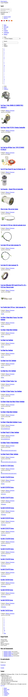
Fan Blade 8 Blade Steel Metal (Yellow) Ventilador (12, 401)
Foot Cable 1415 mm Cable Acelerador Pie (11, 245)
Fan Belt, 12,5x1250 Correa (7, 477)
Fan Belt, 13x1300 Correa (7, 580)
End (5, 633)
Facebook (3, 665)
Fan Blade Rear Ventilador (7, 350)
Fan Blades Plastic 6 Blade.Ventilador (10, 442)
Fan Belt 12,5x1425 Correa (7, 549)
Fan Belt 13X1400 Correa (7, 590)
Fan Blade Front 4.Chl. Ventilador (8, 360)
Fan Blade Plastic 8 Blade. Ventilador (9, 454)
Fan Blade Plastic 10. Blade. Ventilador (10, 432)
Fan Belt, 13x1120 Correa (7, 610)
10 (4, 630)
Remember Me (4, 12)
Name (5, 87)
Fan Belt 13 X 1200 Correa (7, 465)
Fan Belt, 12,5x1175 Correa (7, 497)
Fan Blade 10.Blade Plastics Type (9, 381)
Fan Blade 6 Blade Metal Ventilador (9, 412)
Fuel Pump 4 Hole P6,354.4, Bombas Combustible (13, 127)
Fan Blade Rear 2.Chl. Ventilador (8, 371)
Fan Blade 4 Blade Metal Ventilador (9, 330)
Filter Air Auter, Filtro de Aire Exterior (9, 209)
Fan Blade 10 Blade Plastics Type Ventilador (11, 391)
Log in (2, 14)
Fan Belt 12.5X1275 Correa (7, 528)
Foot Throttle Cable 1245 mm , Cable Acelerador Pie (13, 307)
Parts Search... (4, 1)
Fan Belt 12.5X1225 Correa (7, 518)
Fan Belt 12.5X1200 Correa (7, 508)
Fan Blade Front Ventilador (7, 340)
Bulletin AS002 (7, 654)
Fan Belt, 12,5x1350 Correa (7, 538)
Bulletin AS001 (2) (8, 653)
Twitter (2, 667)
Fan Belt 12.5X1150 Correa (7, 487)
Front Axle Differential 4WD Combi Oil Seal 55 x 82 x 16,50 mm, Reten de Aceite (13, 286)
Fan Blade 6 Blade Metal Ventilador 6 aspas (11, 422)
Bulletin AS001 (7, 651)
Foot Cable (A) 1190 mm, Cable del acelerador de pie (13, 225)
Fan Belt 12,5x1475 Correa (7, 569)
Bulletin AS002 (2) (8, 656)
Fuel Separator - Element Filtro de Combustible (12, 189)
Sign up (6, 18)
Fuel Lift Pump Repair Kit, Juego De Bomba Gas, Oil (13, 169)
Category (6, 89)
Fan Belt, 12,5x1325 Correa (7, 559)
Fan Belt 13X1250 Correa (7, 600)
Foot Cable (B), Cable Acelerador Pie (9, 265)
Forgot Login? (7, 16)
